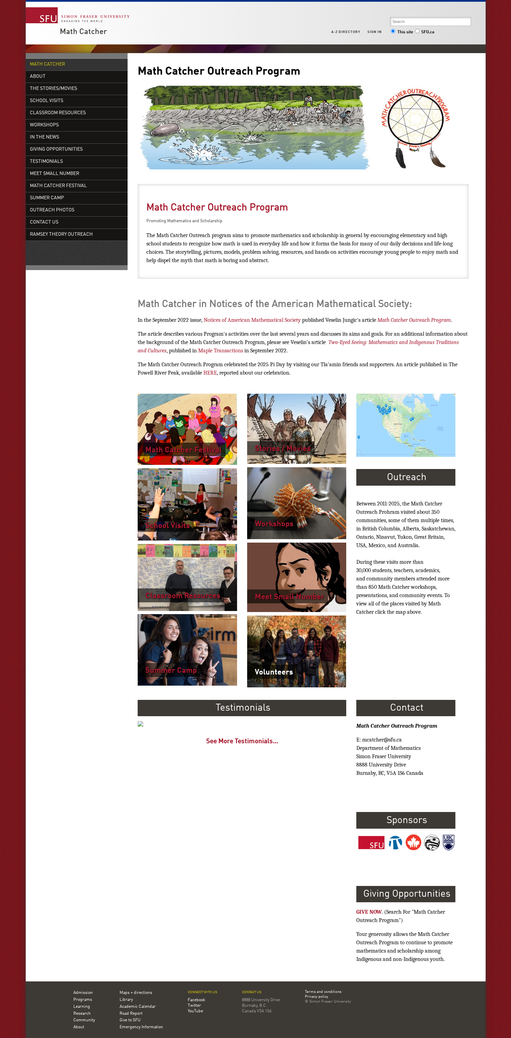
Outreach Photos (52, 210)
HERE (210, 373)
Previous (130, 722)
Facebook (196, 1000)
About (38, 76)
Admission (83, 993)
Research (82, 1014)
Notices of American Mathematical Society (252, 320)
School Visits (46, 101)
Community (84, 1020)
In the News (44, 137)
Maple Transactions (220, 351)
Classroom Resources (58, 113)
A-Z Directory (345, 32)
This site (405, 32)
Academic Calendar (138, 1007)
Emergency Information (141, 1027)
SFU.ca (427, 32)
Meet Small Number (54, 173)
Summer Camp (47, 198)
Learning (81, 1007)
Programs (82, 1000)
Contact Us (44, 222)
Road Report (131, 1014)
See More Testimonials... (242, 741)
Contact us (251, 992)
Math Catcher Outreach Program (217, 208)
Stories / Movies (283, 449)
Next (353, 722)
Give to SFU (130, 1020)
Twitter (194, 1006)
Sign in (374, 32)
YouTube (195, 1011)
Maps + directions (136, 993)
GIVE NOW (369, 912)
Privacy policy (316, 997)
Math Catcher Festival (58, 186)
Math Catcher (83, 32)
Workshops (44, 125)
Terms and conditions (323, 992)
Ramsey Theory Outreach (61, 234)
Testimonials (46, 161)
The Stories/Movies (53, 88)
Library (126, 1000)
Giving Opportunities (56, 149)
